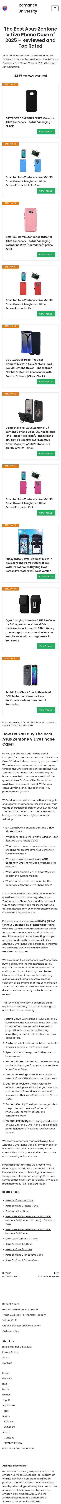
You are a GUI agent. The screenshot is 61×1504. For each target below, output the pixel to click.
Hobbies (8, 1421)
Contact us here (35, 1180)
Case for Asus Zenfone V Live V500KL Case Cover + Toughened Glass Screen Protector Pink (29, 503)
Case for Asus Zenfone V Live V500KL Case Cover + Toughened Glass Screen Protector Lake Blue (29, 181)
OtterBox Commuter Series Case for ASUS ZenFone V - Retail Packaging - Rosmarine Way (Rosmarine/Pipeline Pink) (29, 243)
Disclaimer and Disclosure (17, 1346)
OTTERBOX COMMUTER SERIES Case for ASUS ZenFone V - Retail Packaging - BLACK (30, 122)
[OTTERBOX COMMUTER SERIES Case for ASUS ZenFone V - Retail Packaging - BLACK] (30, 101)
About (6, 1357)
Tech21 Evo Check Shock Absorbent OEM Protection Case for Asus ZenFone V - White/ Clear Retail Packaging (28, 698)
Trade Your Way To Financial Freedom (24, 1314)
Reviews (7, 1378)
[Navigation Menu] (55, 8)
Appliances (8, 1405)
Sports (6, 1416)
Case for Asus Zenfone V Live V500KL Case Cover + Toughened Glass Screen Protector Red (29, 304)
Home (5, 1373)
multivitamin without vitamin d (20, 1309)
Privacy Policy (10, 1352)
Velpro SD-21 (9, 1320)
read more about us (14, 1183)
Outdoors (9, 1427)
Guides (6, 1394)
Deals (5, 1389)
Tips (6, 1410)
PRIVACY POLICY (13, 1443)
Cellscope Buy (10, 1331)
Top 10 (6, 1400)
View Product (46, 131)
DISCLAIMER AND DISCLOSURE (18, 1448)
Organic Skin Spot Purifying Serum (21, 1325)
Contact (7, 1363)
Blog (4, 1383)
